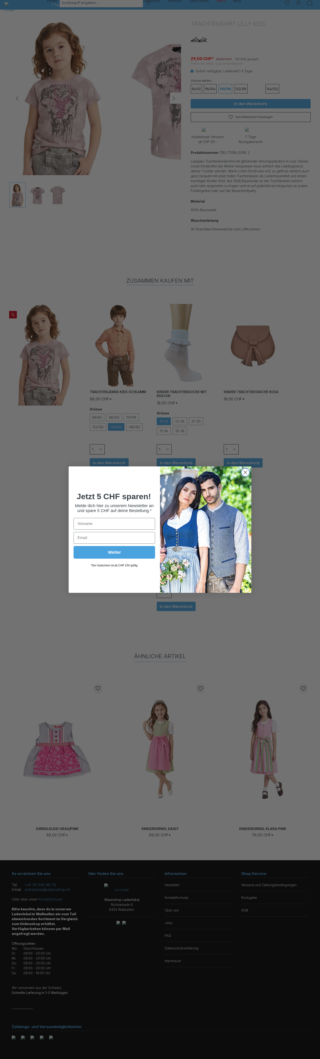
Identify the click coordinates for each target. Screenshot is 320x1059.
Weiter (114, 552)
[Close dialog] (245, 472)
